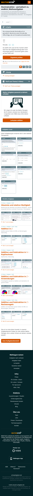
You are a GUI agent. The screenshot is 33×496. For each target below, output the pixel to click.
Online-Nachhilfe (6, 437)
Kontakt (16, 425)
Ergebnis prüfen (16, 57)
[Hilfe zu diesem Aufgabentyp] (23, 67)
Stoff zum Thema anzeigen (12, 86)
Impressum (16, 468)
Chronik (16, 404)
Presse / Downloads (16, 420)
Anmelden (16, 368)
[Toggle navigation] (29, 2)
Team (16, 415)
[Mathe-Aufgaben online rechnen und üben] (8, 2)
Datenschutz (21, 466)
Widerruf (12, 466)
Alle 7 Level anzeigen (8, 222)
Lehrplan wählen (16, 120)
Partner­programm (16, 423)
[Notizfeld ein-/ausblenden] (27, 67)
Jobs (16, 417)
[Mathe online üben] (16, 433)
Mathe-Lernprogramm (22, 436)
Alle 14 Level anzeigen (8, 269)
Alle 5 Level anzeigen (8, 245)
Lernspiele (16, 363)
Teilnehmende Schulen (16, 401)
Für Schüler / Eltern (16, 379)
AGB (6, 466)
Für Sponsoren (16, 385)
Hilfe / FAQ (16, 387)
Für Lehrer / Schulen (16, 382)
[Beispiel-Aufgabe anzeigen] (20, 67)
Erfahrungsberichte (16, 398)
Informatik (16, 442)
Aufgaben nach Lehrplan (16, 358)
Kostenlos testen (16, 366)
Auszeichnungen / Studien (16, 396)
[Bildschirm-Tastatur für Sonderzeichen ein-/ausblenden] (30, 67)
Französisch (6, 441)
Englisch (26, 439)
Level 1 (8, 22)
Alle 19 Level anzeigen (8, 321)
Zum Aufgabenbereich (10, 341)
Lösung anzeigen (10, 76)
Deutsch (13, 441)
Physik (22, 441)
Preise (16, 377)
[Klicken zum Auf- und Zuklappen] (29, 81)
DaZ (18, 441)
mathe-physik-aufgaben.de (16, 485)
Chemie (27, 441)
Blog (16, 406)
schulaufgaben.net (16, 475)
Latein (21, 439)
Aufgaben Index (16, 360)
